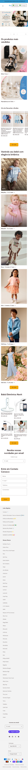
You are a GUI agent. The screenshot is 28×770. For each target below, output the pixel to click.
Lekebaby (5, 603)
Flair (4, 553)
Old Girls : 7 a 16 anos (7, 382)
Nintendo (5, 648)
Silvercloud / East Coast (8, 678)
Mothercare (5, 635)
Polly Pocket (6, 661)
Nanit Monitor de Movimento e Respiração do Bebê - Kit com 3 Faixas (20, 435)
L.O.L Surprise (6, 606)
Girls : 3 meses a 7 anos (7, 305)
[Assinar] (23, 461)
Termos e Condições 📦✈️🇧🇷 (9, 525)
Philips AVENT (6, 658)
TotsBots (5, 704)
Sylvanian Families (7, 691)
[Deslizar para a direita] (17, 140)
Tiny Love (5, 694)
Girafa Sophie (6, 560)
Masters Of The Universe (8, 612)
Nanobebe (5, 645)
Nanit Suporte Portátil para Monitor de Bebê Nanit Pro (6, 413)
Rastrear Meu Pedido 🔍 (8, 528)
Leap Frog (5, 596)
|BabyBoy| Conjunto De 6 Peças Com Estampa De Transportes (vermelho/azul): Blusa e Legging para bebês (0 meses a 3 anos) (6, 131)
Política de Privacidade (8, 521)
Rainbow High (6, 671)
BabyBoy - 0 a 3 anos (7, 192)
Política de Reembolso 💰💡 (9, 518)
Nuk (4, 655)
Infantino (5, 573)
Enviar (5, 499)
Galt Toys (5, 557)
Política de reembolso (20, 764)
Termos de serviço (15, 766)
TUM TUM (5, 707)
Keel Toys (5, 583)
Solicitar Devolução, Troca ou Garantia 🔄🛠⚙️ (13, 515)
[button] (2, 6)
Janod (4, 576)
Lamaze (5, 589)
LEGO (4, 599)
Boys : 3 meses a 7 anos (7, 267)
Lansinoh (5, 593)
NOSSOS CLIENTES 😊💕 (9, 535)
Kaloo (4, 580)
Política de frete (24, 766)
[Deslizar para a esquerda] (10, 140)
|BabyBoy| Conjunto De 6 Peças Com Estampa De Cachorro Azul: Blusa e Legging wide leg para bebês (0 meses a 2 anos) (18, 130)
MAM (4, 609)
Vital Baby (5, 714)
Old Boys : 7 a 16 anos (7, 344)
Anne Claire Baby (11, 764)
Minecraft (5, 629)
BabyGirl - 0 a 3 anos (7, 228)
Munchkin (5, 642)
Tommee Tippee (6, 697)
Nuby (4, 652)
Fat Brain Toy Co (6, 544)
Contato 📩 (5, 512)
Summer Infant (6, 687)
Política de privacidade (7, 766)
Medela (4, 619)
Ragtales (5, 665)
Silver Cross (4, 74)
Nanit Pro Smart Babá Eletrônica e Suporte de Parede (19, 415)
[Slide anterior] (10, 34)
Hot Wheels (5, 570)
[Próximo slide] (17, 34)
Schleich (5, 674)
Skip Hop (5, 684)
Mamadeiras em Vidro (7, 101)
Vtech (4, 717)
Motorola (5, 638)
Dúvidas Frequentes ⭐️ (8, 531)
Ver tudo (14, 144)
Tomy (4, 701)
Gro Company (6, 563)
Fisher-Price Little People (9, 550)
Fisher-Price (5, 547)
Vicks (4, 710)
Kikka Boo (5, 586)
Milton (4, 625)
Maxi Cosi (5, 616)
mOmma (5, 632)
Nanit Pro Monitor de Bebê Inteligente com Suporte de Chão (6, 435)
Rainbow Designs (7, 668)
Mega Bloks (5, 622)
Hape (4, 567)
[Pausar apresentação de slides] (26, 34)
